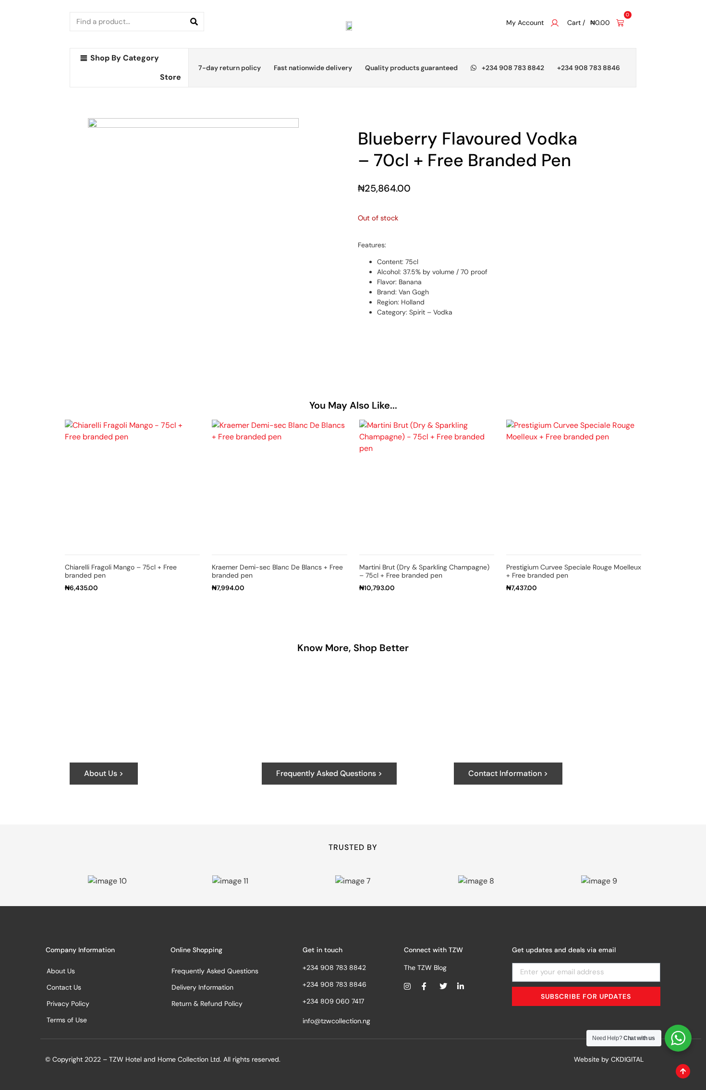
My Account (525, 22)
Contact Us (64, 987)
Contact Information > (508, 773)
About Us (61, 971)
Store (170, 77)
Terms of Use (67, 1020)
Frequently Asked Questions (214, 971)
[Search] (194, 21)
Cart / (576, 22)
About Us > (103, 773)
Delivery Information (202, 987)
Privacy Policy (68, 1003)
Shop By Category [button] (124, 58)
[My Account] (555, 23)
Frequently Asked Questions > (329, 773)
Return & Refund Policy (207, 1003)
